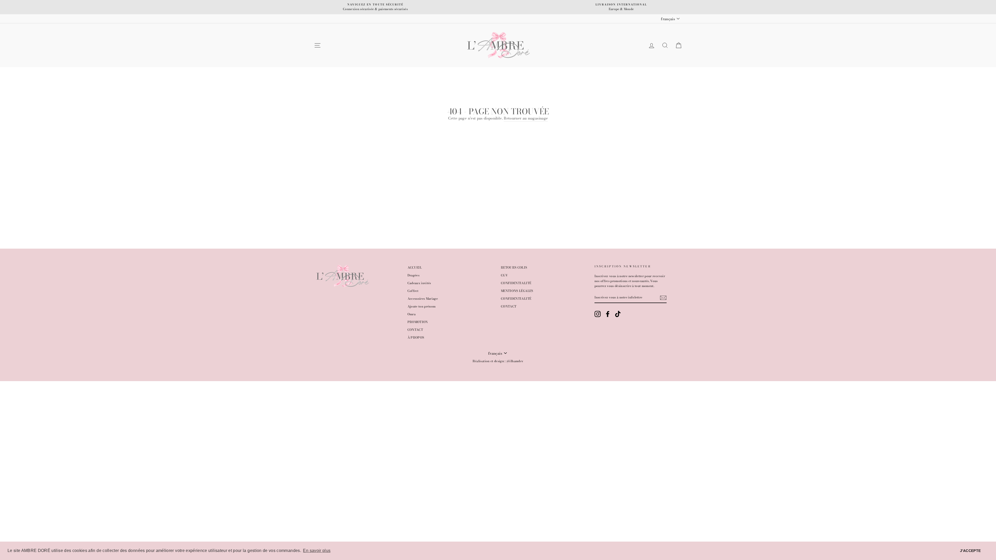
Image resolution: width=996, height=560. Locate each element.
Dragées (413, 275)
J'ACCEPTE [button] (970, 551)
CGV (504, 275)
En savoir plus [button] (316, 550)
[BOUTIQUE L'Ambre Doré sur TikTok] (618, 314)
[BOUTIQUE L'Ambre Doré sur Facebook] (608, 314)
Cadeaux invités (419, 283)
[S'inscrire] (663, 298)
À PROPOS (415, 337)
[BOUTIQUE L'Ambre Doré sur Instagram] (597, 314)
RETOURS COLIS (514, 267)
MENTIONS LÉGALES (517, 291)
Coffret (412, 291)
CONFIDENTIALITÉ (516, 283)
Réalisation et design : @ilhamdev (498, 361)
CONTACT (415, 329)
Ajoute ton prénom (421, 306)
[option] (375, 7)
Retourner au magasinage (526, 118)
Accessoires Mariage (422, 298)
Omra (411, 314)
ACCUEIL (414, 267)
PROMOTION (417, 322)
